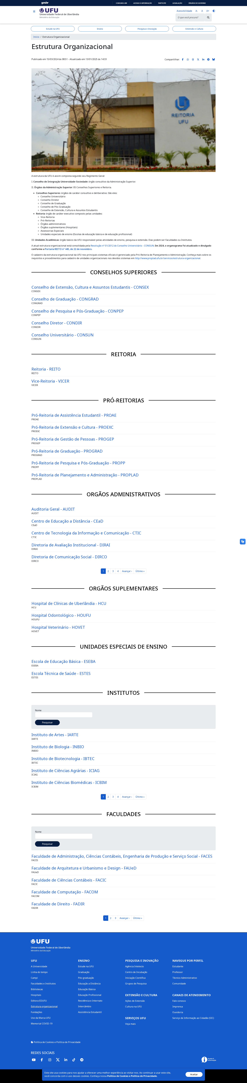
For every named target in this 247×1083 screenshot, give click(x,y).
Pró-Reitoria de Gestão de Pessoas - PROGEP (72, 439)
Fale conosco (179, 1000)
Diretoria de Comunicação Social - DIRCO (69, 556)
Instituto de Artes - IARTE (54, 734)
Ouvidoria (177, 1012)
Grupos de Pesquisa (136, 983)
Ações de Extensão (135, 1000)
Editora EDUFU (39, 1000)
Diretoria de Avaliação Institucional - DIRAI (70, 545)
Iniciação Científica (135, 977)
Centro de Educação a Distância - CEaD (67, 521)
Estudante (177, 966)
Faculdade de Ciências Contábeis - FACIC (68, 880)
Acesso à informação (142, 3)
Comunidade (179, 983)
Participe (162, 3)
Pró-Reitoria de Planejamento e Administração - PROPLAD (85, 475)
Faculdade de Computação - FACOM (64, 892)
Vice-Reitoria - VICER (50, 381)
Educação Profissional (89, 995)
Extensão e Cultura (194, 28)
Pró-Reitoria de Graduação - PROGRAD (67, 451)
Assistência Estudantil (90, 1012)
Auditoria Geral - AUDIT (53, 509)
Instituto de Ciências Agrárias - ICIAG (65, 770)
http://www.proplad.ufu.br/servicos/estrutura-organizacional (167, 258)
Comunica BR (121, 3)
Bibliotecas (37, 989)
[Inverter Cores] (214, 11)
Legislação (177, 3)
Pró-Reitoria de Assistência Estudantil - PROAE (73, 415)
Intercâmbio (84, 1006)
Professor (177, 972)
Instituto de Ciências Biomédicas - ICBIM (69, 782)
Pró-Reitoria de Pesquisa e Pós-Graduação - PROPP (78, 463)
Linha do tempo (39, 972)
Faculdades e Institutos (43, 983)
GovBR (44, 3)
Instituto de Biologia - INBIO (57, 746)
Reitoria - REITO (46, 369)
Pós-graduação (86, 977)
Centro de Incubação (136, 972)
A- (197, 10)
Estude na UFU (53, 28)
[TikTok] (74, 1059)
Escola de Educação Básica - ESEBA (63, 661)
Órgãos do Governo (197, 3)
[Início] (49, 10)
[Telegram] (82, 1059)
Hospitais (36, 995)
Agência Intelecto (134, 966)
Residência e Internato (90, 1000)
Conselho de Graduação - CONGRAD (65, 299)
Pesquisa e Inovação (147, 28)
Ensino (100, 28)
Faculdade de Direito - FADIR (57, 904)
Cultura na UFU (133, 1006)
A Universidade (39, 966)
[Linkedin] (66, 1059)
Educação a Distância (89, 983)
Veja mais (130, 1023)
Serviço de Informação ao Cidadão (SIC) (193, 1018)
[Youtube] (34, 1059)
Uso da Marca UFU (41, 1017)
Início (36, 36)
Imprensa (177, 1006)
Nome (38, 710)
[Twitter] (58, 1059)
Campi (34, 977)
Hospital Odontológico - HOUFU (61, 615)
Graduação (83, 972)
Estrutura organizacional (44, 1006)
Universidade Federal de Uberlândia (59, 14)
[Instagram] (50, 1059)
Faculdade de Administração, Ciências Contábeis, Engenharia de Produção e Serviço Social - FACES (121, 856)
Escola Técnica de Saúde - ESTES (60, 673)
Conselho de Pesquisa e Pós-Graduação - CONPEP (77, 311)
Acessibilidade (184, 10)
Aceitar (194, 1074)
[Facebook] (42, 1059)
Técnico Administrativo (184, 977)
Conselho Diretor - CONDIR (56, 323)
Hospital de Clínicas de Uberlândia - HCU (68, 603)
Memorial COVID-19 (41, 1023)
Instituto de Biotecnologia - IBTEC (62, 758)
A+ (207, 10)
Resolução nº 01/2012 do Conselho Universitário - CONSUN (122, 245)
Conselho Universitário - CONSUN (62, 335)
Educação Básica (86, 989)
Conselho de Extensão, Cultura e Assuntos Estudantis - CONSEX (90, 287)
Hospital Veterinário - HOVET (58, 627)
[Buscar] (208, 17)
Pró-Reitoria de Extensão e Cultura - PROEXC (72, 427)
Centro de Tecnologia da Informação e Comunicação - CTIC (86, 533)
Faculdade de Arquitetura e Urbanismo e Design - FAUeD (84, 868)
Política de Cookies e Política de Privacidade (56, 1042)
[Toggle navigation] (34, 11)
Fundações (36, 1012)
